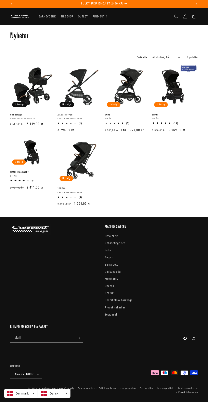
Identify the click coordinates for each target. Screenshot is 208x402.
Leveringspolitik (165, 388)
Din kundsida (113, 271)
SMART (155, 114)
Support (109, 257)
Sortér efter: (142, 57)
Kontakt (109, 293)
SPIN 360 (61, 188)
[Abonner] (78, 338)
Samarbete (111, 264)
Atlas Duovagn (16, 114)
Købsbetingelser (115, 243)
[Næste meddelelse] (196, 4)
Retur (108, 250)
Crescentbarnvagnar (46, 388)
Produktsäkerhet (115, 307)
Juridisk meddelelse (188, 388)
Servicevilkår (146, 388)
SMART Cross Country (19, 171)
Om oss (109, 286)
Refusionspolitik (86, 388)
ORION (107, 114)
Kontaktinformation (188, 392)
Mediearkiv (111, 278)
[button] (176, 16)
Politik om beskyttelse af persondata (117, 388)
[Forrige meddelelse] (11, 4)
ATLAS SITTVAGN (65, 114)
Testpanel (111, 314)
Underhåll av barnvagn (119, 300)
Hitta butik (111, 236)
